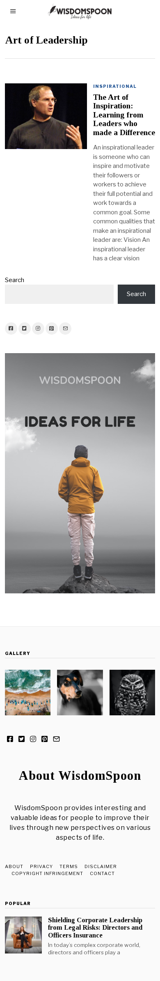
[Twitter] (24, 328)
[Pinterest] (52, 328)
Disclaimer (101, 866)
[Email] (65, 328)
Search (14, 280)
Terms (68, 866)
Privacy (41, 866)
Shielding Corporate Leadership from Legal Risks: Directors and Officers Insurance (95, 927)
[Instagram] (38, 328)
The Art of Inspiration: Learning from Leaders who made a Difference (124, 115)
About (14, 866)
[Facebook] (11, 328)
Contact (102, 873)
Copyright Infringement (47, 873)
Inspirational (115, 86)
